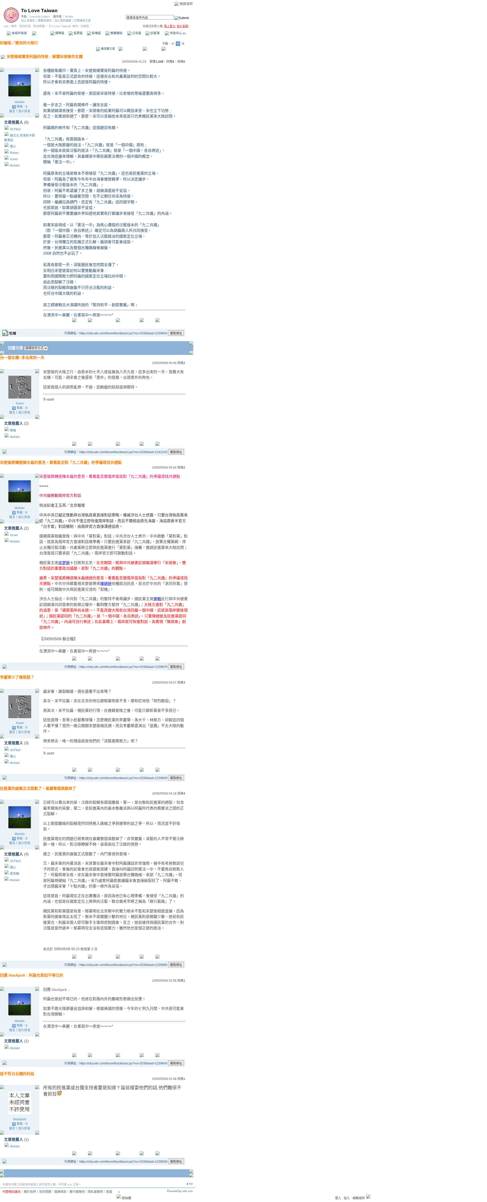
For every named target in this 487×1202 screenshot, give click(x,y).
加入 (347, 1198)
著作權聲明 (77, 1192)
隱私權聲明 (95, 1192)
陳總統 (106, 583)
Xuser (14, 159)
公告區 (136, 33)
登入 (338, 1198)
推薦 (181, 61)
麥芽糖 (14, 874)
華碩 (13, 430)
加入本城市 (28, 20)
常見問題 (45, 1192)
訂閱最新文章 (82, 20)
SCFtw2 (15, 129)
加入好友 (24, 111)
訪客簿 (155, 33)
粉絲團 (126, 1198)
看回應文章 (107, 48)
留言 (12, 111)
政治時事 (39, 26)
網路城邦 (186, 4)
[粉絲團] (119, 1196)
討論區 (41, 33)
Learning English (39, 16)
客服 (109, 1192)
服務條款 (60, 1192)
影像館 (96, 33)
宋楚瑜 (64, 563)
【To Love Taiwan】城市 (62, 26)
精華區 (59, 33)
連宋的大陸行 (26, 43)
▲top (189, 1183)
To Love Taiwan (39, 10)
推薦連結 (116, 33)
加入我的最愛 (63, 20)
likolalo (69, 16)
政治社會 (25, 26)
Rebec (14, 153)
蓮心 (13, 146)
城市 (14, 26)
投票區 (78, 33)
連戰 (157, 599)
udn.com (187, 1191)
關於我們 (30, 1192)
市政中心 (177, 33)
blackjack (19, 1119)
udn (6, 26)
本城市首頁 (19, 33)
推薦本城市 (45, 20)
